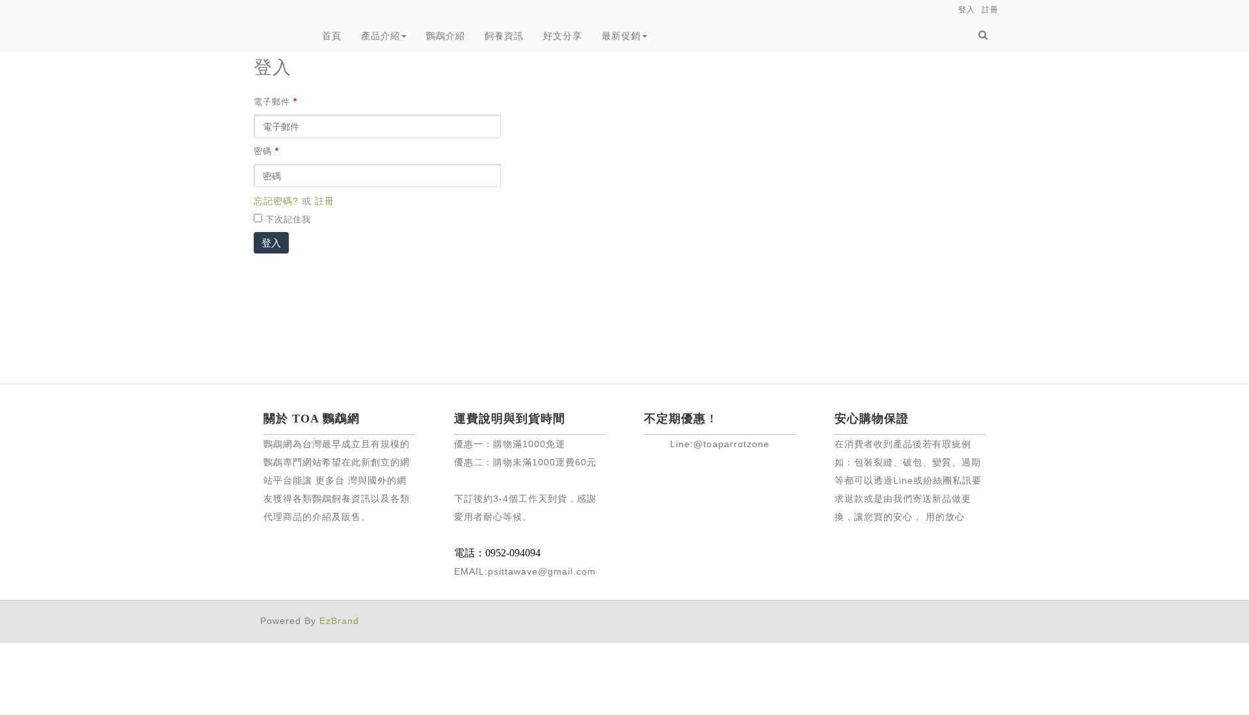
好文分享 (562, 36)
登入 (271, 242)
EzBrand (339, 621)
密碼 (266, 151)
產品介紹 (380, 36)
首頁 (332, 36)
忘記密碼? (276, 201)
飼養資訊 (504, 36)
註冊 (324, 201)
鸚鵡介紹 (445, 36)
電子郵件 (275, 102)
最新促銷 (621, 36)
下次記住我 (288, 219)
